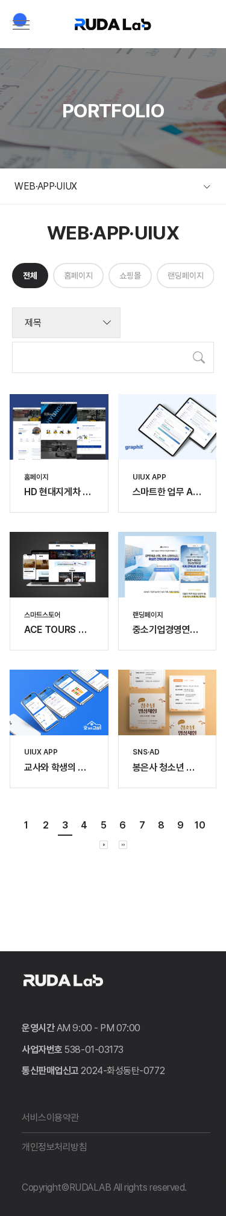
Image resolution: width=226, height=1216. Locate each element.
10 (200, 825)
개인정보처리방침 (54, 1147)
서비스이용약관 (50, 1117)
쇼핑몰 (130, 275)
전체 (30, 275)
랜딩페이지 (186, 275)
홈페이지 (78, 275)
